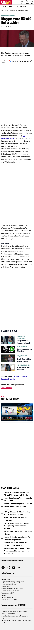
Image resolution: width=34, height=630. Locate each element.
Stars (16, 6)
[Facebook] (3, 567)
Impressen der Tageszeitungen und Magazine (16, 620)
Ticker (3, 6)
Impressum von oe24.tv (9, 600)
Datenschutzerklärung (9, 584)
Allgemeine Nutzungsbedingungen (13, 582)
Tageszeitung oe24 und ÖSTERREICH (14, 605)
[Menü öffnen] (32, 6)
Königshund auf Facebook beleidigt (14, 378)
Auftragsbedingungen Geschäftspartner (14, 611)
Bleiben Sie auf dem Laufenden (12, 560)
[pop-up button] (26, 417)
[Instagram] (8, 567)
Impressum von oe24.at (9, 597)
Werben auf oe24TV (8, 593)
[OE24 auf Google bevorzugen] (31, 61)
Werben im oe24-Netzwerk (10, 591)
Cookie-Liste (6, 586)
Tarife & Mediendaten (9, 614)
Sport (10, 6)
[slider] (11, 417)
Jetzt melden (6, 387)
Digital (6, 10)
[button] (4, 417)
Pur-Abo (4, 595)
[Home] (2, 10)
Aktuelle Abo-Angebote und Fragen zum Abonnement (15, 617)
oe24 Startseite (6, 579)
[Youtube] (13, 567)
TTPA (3, 623)
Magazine (23, 6)
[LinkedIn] (18, 567)
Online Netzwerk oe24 (9, 573)
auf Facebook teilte (13, 137)
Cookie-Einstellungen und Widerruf (13, 588)
